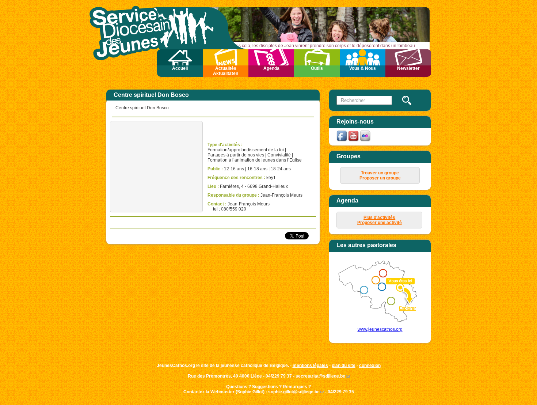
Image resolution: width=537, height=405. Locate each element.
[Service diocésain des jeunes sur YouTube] (354, 140)
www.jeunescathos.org (380, 329)
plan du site (343, 365)
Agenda (271, 68)
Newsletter (408, 68)
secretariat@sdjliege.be (320, 376)
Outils (317, 68)
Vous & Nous (362, 68)
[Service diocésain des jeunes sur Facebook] (342, 140)
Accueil (180, 68)
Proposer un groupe (380, 178)
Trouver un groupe (380, 172)
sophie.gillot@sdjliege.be (294, 391)
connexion (370, 365)
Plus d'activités (379, 217)
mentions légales (310, 365)
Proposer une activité (379, 222)
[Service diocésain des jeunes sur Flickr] (366, 140)
